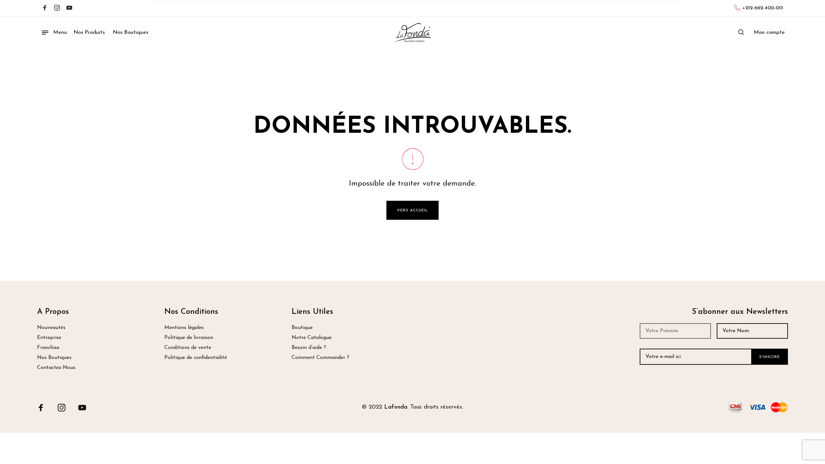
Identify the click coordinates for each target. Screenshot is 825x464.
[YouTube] (82, 407)
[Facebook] (45, 8)
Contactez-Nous (56, 367)
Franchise (48, 347)
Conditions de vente (187, 347)
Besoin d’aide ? (309, 347)
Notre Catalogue (312, 337)
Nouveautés (51, 327)
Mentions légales (184, 327)
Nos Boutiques (54, 357)
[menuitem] (769, 32)
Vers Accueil (412, 210)
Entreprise (49, 337)
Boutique (302, 327)
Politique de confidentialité (195, 357)
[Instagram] (57, 8)
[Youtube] (69, 8)
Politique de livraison (188, 337)
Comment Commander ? (320, 357)
